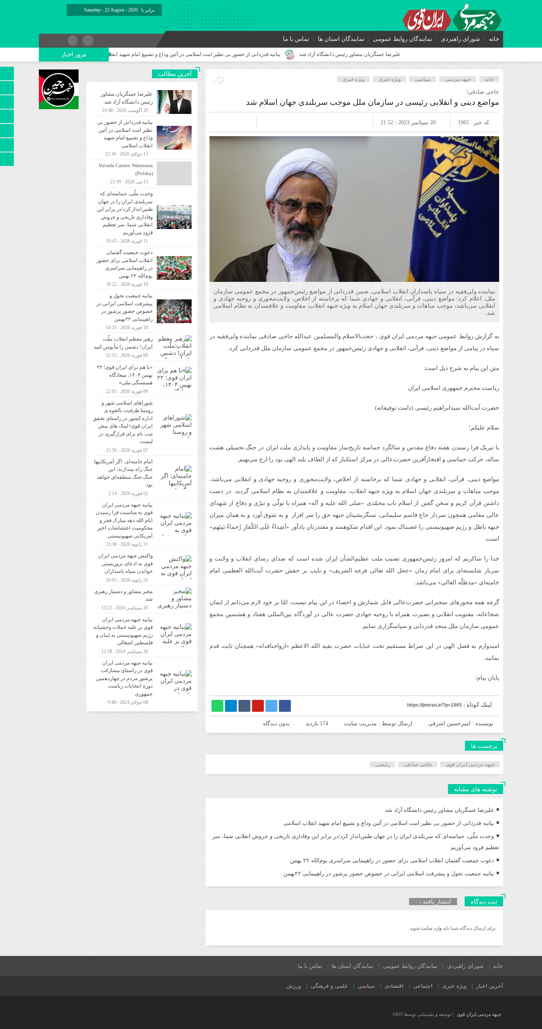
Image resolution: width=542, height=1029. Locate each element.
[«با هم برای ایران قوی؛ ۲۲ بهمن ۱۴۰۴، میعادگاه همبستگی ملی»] (142, 379)
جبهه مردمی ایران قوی (470, 764)
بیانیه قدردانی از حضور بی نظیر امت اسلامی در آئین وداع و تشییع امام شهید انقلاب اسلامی (214, 54)
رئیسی (382, 764)
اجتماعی (422, 986)
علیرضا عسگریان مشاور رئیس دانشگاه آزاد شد (380, 54)
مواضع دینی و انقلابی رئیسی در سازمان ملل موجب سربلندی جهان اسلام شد (372, 102)
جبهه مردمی (458, 79)
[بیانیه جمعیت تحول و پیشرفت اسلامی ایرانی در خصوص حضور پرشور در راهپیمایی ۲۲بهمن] (142, 311)
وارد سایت (431, 928)
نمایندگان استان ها (341, 39)
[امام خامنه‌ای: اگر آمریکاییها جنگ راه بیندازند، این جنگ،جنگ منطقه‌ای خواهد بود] (142, 477)
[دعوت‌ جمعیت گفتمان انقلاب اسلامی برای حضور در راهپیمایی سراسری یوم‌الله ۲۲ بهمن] (142, 268)
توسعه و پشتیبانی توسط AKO (421, 1014)
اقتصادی (394, 986)
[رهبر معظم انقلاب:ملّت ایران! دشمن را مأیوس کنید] (142, 347)
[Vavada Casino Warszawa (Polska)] (142, 173)
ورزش (293, 986)
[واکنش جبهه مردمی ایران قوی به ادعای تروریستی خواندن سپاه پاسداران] (142, 567)
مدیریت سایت (360, 723)
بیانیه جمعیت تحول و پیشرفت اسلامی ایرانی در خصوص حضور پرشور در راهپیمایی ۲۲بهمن (388, 874)
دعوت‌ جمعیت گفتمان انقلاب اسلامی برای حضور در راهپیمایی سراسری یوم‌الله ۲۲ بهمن (392, 860)
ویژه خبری (390, 79)
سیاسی (423, 79)
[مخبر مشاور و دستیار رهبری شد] (142, 599)
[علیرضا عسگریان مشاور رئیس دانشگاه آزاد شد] (142, 102)
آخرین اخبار (489, 986)
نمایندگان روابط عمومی (402, 39)
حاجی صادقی (418, 764)
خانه (494, 39)
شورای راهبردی (460, 39)
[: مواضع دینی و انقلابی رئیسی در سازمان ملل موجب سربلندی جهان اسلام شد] (225, 122)
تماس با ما (296, 39)
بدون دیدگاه (276, 723)
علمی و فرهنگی (329, 986)
